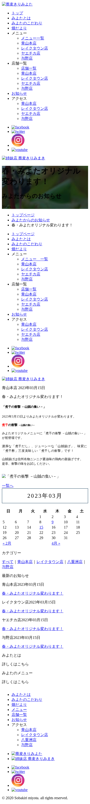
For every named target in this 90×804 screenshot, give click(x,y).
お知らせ (19, 93)
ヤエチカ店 (30, 53)
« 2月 (7, 543)
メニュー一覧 (32, 38)
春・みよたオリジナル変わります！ (32, 593)
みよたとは (21, 18)
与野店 (27, 58)
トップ (17, 13)
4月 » (56, 543)
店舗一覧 (28, 68)
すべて (7, 562)
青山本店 (28, 43)
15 (41, 527)
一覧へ (7, 486)
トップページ (23, 215)
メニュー (19, 710)
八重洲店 (75, 562)
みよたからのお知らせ (31, 220)
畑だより (19, 28)
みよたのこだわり (27, 23)
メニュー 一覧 (34, 259)
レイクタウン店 (34, 48)
